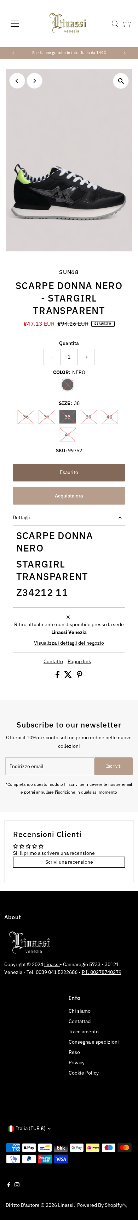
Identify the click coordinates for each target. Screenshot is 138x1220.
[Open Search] (115, 24)
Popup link (79, 661)
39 (91, 416)
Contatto (53, 661)
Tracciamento (84, 1031)
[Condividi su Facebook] (58, 676)
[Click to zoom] (121, 81)
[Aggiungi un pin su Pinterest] (79, 676)
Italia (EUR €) (31, 1128)
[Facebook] (9, 1185)
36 (28, 416)
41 (70, 434)
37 (49, 416)
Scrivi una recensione (69, 862)
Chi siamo (80, 1011)
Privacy (77, 1062)
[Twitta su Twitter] (68, 676)
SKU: (61, 450)
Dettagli (21, 517)
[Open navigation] (20, 24)
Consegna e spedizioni (94, 1042)
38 (70, 416)
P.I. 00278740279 (101, 972)
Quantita (69, 343)
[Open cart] (127, 23)
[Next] (124, 53)
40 (112, 416)
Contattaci (80, 1021)
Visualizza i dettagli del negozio (69, 643)
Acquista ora (69, 495)
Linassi (52, 964)
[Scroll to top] (124, 1206)
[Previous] (14, 53)
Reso (74, 1052)
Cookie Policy (84, 1073)
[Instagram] (17, 1185)
